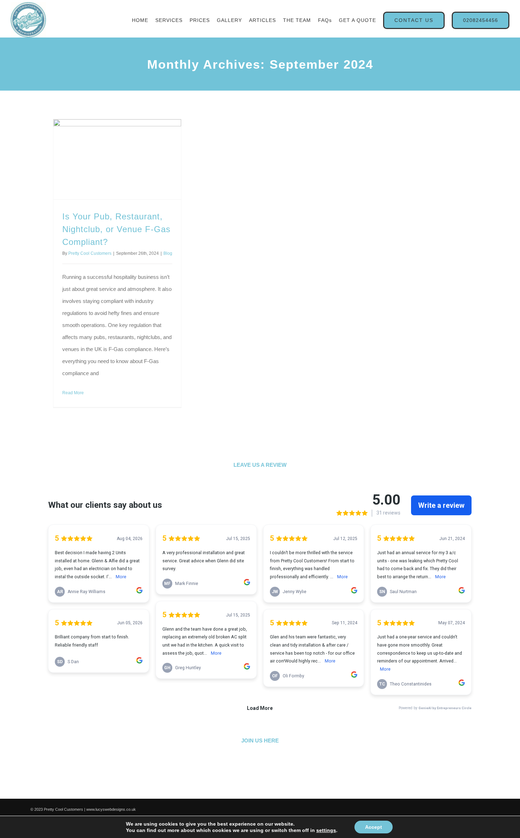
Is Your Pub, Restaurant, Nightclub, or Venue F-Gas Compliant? (112, 229)
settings (326, 830)
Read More (73, 411)
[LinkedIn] (270, 780)
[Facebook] (231, 780)
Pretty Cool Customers (90, 253)
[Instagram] (289, 780)
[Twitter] (250, 780)
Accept (373, 827)
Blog (80, 259)
